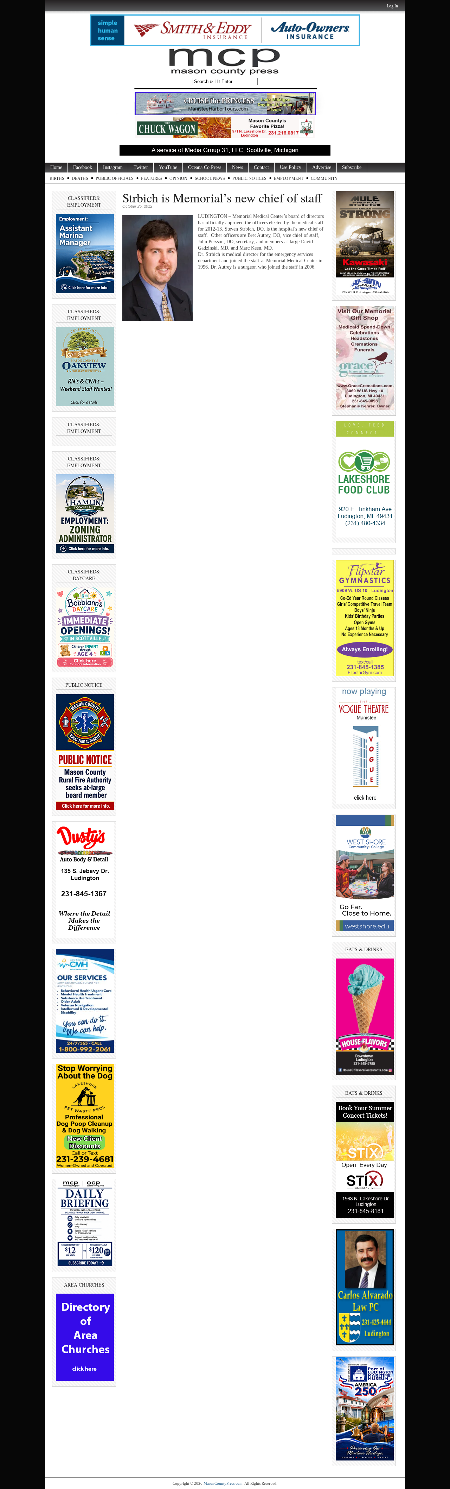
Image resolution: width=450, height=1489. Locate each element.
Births (57, 178)
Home (56, 167)
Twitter (141, 167)
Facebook (82, 167)
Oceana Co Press (204, 167)
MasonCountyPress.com (223, 1483)
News (237, 167)
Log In (392, 6)
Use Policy (290, 167)
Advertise (321, 167)
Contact (261, 167)
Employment (288, 178)
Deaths (80, 178)
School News (210, 178)
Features (151, 178)
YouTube (168, 167)
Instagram (113, 167)
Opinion (178, 178)
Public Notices (249, 178)
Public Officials (115, 178)
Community (324, 178)
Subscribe (351, 167)
